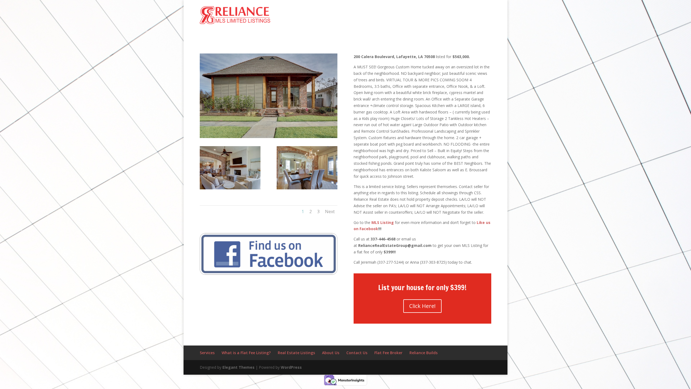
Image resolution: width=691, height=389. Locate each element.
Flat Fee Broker (388, 352)
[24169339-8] (307, 189)
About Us (330, 352)
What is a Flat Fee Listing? (246, 352)
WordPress (291, 367)
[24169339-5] (230, 189)
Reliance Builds (423, 352)
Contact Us (356, 352)
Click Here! (422, 306)
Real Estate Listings (296, 352)
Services (207, 352)
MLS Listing (382, 222)
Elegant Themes (238, 367)
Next (330, 211)
